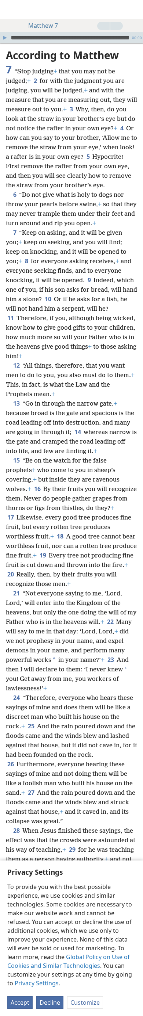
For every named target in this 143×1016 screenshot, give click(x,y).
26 (11, 764)
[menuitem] (11, 9)
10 (48, 299)
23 (111, 660)
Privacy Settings (37, 983)
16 (38, 489)
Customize (85, 1002)
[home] (11, 9)
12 (17, 365)
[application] (71, 37)
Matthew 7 (43, 26)
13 (17, 403)
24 (17, 698)
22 (111, 622)
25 (32, 726)
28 (17, 831)
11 (11, 318)
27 (32, 793)
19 (43, 555)
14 (78, 432)
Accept (20, 1002)
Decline (50, 1002)
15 (17, 460)
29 (73, 850)
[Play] (5, 38)
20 (11, 574)
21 (17, 593)
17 (11, 517)
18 (61, 536)
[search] (134, 9)
